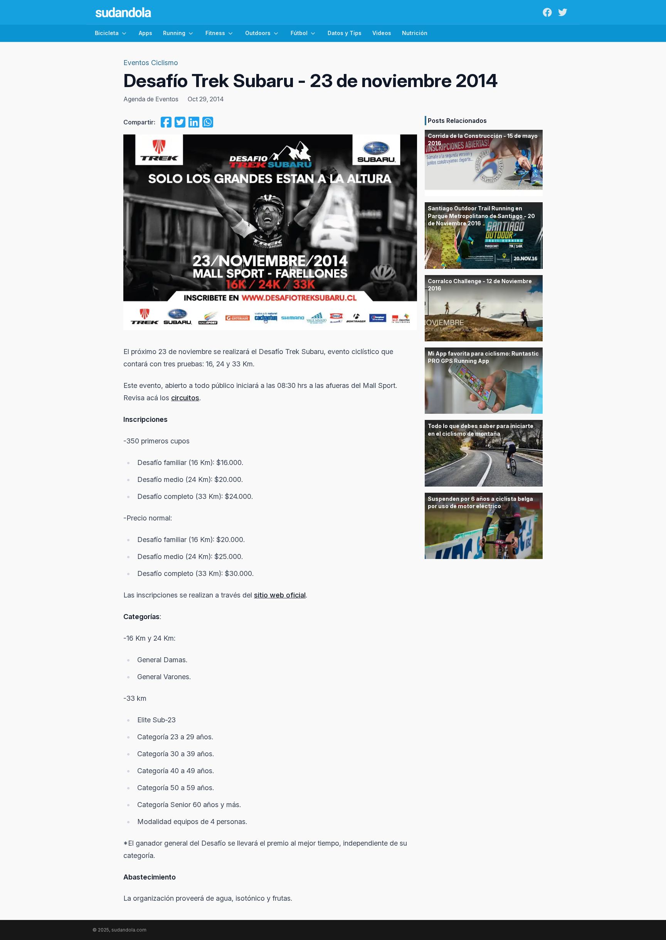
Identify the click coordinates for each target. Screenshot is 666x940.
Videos (381, 33)
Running (174, 33)
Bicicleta (107, 33)
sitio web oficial (280, 595)
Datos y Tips (345, 33)
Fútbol (299, 33)
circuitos (185, 398)
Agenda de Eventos (150, 99)
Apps (145, 33)
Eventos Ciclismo (150, 63)
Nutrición (414, 33)
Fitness (215, 33)
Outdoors (258, 33)
